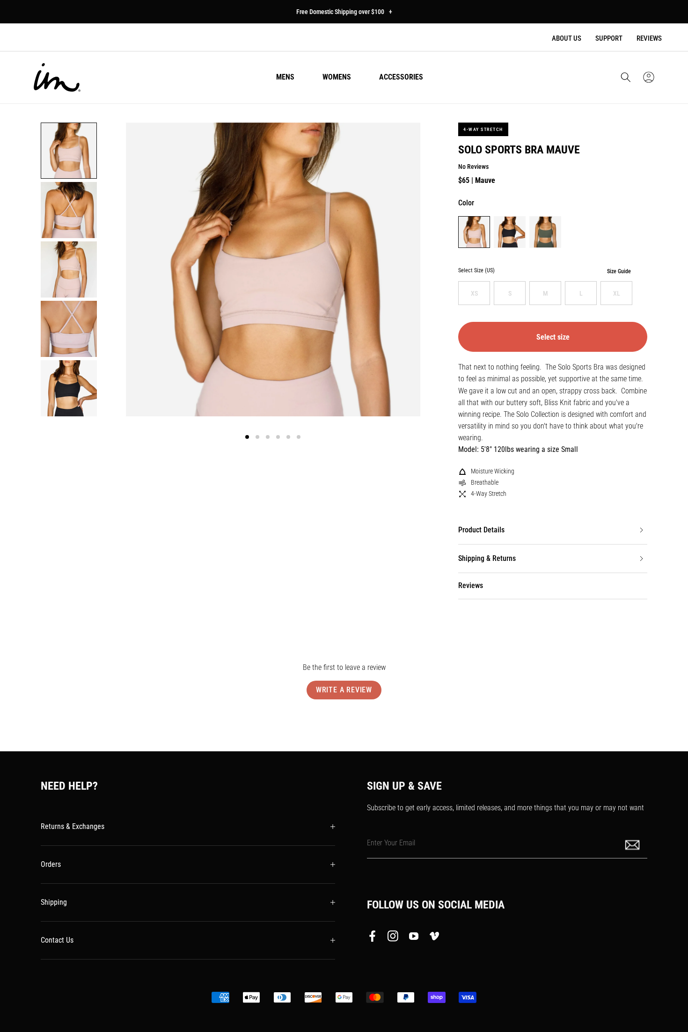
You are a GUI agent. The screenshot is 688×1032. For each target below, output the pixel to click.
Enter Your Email (391, 842)
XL (616, 293)
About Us (566, 38)
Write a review (344, 689)
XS (474, 293)
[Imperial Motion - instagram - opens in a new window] (393, 938)
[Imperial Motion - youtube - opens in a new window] (413, 938)
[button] (626, 77)
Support (608, 38)
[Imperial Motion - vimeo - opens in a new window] (434, 938)
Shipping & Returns (487, 558)
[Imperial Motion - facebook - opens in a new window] (375, 938)
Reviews (649, 38)
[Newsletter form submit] (633, 844)
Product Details (481, 529)
